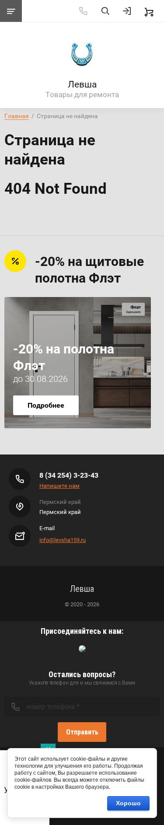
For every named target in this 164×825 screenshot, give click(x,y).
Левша (82, 84)
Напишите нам (59, 485)
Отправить (82, 732)
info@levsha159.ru (62, 540)
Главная (16, 115)
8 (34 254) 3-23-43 (68, 475)
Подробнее (46, 405)
